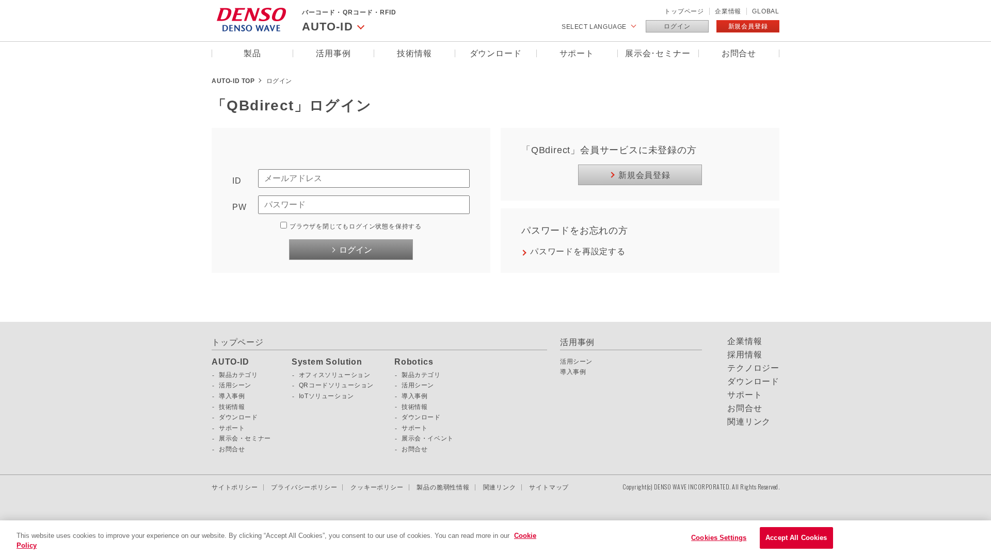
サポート (577, 53)
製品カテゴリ (238, 375)
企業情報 (728, 11)
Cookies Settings (718, 538)
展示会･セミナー (657, 53)
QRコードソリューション (336, 385)
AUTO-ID (230, 362)
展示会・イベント (428, 438)
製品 (252, 53)
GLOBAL (765, 11)
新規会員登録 (748, 26)
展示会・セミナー (245, 438)
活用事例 (333, 53)
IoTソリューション (326, 396)
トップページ (684, 11)
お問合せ (739, 53)
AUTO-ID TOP (233, 81)
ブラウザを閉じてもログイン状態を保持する (356, 226)
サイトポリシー (235, 487)
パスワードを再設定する (578, 251)
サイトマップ (549, 487)
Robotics (413, 362)
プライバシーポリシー (304, 487)
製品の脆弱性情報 (443, 487)
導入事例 (232, 396)
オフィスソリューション (335, 375)
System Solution (327, 362)
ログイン (677, 26)
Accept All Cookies (796, 538)
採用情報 (744, 355)
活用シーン (235, 385)
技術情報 (414, 53)
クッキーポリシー (376, 487)
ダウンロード (496, 53)
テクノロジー (753, 368)
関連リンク (749, 422)
